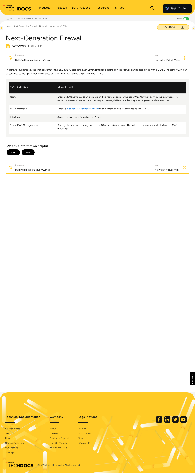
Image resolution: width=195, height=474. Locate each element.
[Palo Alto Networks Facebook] (159, 422)
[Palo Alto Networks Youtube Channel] (183, 422)
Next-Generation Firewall (25, 26)
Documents (84, 443)
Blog (7, 438)
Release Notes (12, 428)
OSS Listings (11, 447)
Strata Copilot (178, 8)
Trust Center (84, 433)
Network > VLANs (58, 26)
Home (8, 26)
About (53, 428)
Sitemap (9, 452)
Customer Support (59, 438)
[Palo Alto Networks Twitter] (175, 422)
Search (8, 433)
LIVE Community (58, 443)
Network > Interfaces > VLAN (83, 108)
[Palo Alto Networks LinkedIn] (167, 422)
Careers (54, 433)
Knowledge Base (58, 447)
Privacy (82, 428)
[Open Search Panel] (152, 8)
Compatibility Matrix (15, 443)
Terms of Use (85, 438)
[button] (192, 378)
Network (43, 26)
